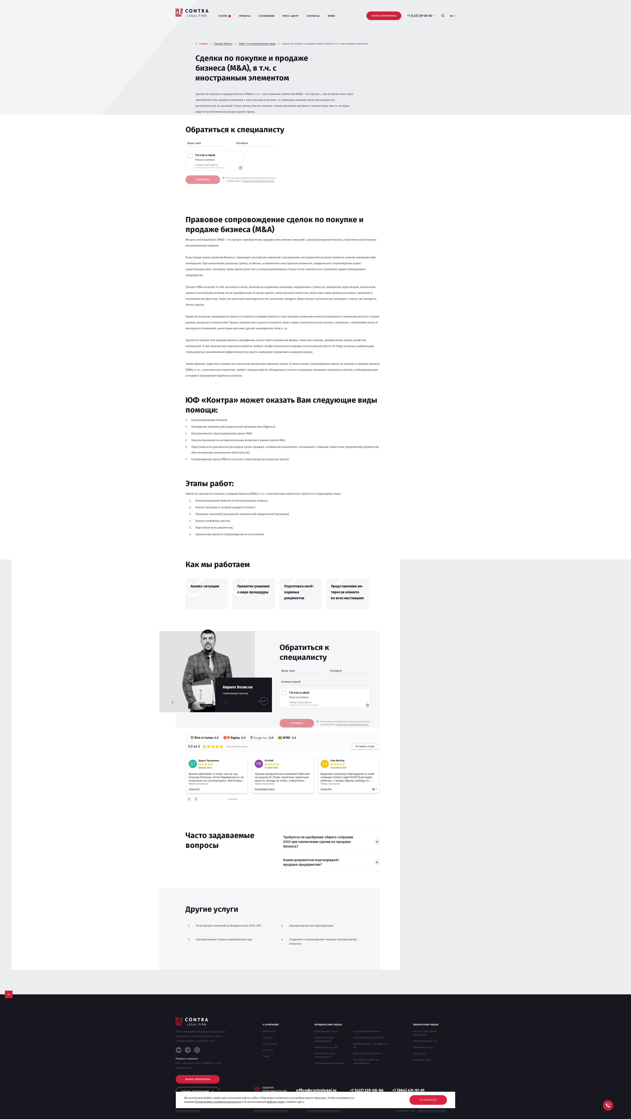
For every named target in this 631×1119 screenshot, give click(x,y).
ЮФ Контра (269, 1031)
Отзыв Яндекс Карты (199, 789)
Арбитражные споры (326, 1031)
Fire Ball (203, 760)
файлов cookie (276, 1101)
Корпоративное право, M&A (368, 1037)
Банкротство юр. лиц (326, 1047)
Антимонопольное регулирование (324, 1039)
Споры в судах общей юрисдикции (425, 1033)
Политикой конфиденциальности (258, 181)
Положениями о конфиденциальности (218, 1101)
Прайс (266, 1056)
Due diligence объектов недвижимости (366, 1061)
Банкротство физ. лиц (425, 1041)
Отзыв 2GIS (260, 789)
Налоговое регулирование (329, 1063)
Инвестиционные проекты (367, 1053)
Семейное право (422, 1059)
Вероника (336, 760)
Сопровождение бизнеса (366, 1031)
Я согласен (428, 1099)
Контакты (268, 1050)
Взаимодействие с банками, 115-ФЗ (370, 1045)
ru (451, 16)
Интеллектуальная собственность (325, 1055)
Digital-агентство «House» (431, 1110)
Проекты (268, 1037)
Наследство (419, 1053)
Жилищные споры (423, 1047)
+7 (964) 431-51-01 (408, 1090)
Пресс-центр (270, 1043)
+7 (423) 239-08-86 (367, 1090)
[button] (189, 799)
